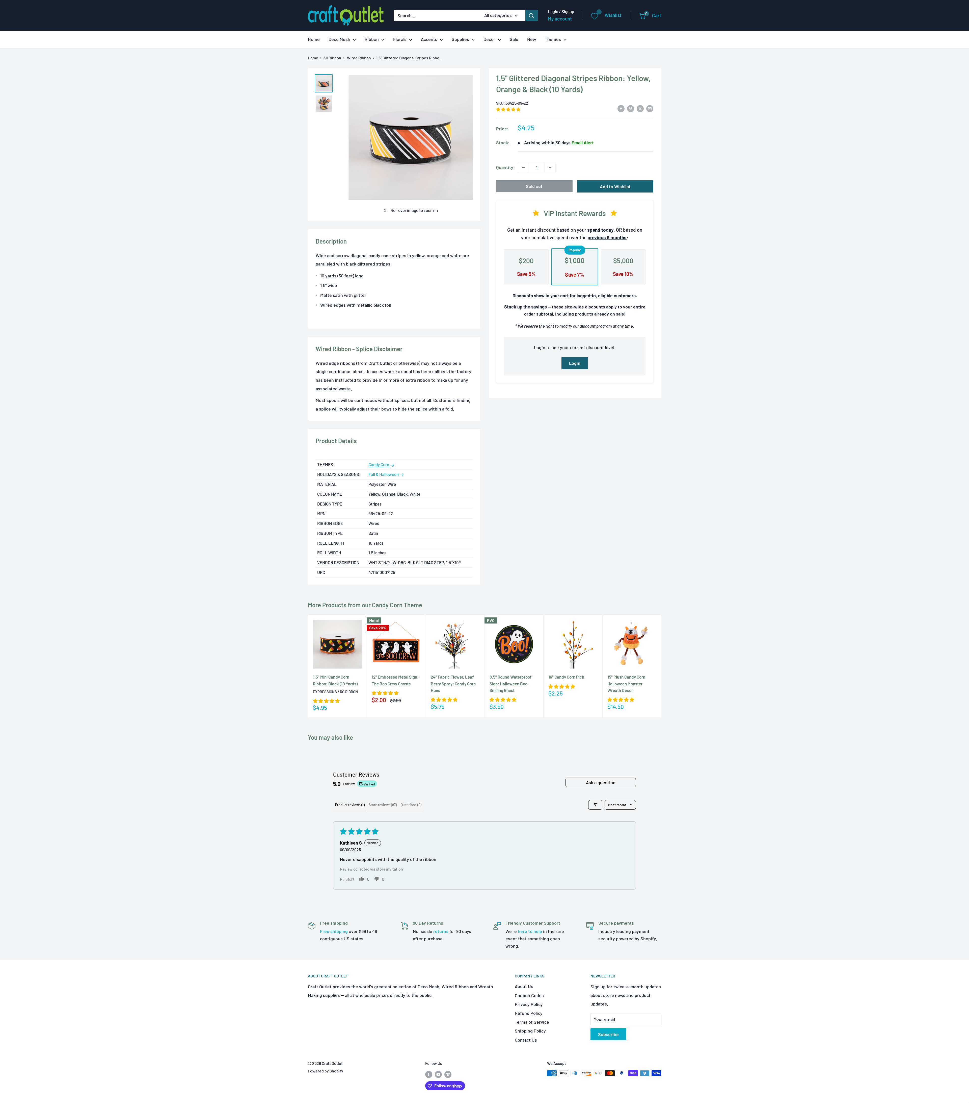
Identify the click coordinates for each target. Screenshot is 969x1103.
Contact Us (526, 1040)
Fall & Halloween (383, 474)
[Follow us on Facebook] (428, 1074)
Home (314, 39)
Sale (514, 39)
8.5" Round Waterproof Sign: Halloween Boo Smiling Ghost (510, 683)
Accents (429, 39)
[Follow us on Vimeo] (447, 1074)
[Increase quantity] (550, 167)
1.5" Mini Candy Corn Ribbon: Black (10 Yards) (335, 680)
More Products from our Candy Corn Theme (365, 605)
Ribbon (372, 39)
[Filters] (595, 805)
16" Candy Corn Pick (566, 676)
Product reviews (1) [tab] (350, 805)
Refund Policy (529, 1013)
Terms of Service (532, 1022)
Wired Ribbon (359, 57)
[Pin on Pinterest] (630, 108)
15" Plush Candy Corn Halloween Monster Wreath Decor (626, 683)
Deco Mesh (339, 39)
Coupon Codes (529, 995)
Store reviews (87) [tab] (383, 805)
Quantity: (505, 167)
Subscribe (608, 1034)
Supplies (460, 39)
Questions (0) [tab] (411, 805)
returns (440, 931)
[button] (508, 109)
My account (560, 18)
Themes (553, 39)
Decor (489, 39)
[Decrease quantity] (523, 167)
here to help (530, 931)
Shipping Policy (530, 1031)
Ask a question (600, 782)
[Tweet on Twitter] (640, 108)
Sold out (534, 186)
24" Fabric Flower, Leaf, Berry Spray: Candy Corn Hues (453, 683)
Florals (400, 39)
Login (574, 363)
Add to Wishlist (615, 186)
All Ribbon (332, 57)
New (531, 39)
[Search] (531, 15)
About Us (524, 986)
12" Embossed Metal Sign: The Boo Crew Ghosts (395, 680)
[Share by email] (649, 108)
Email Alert (583, 142)
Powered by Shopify (325, 1070)
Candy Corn (379, 464)
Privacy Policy (529, 1004)
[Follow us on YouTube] (438, 1074)
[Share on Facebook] (621, 108)
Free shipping (334, 931)
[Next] (661, 666)
